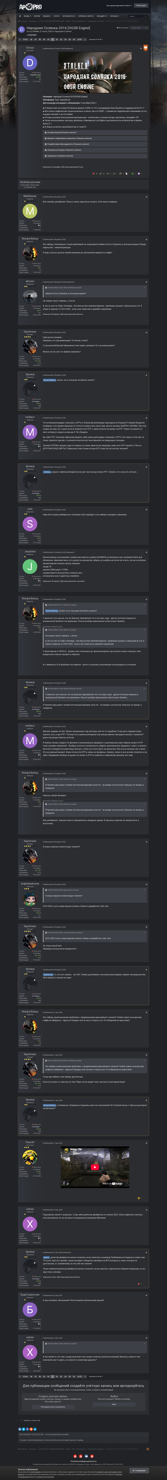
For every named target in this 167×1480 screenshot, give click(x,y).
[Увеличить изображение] (95, 72)
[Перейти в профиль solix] (30, 524)
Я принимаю (140, 1470)
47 (35, 39)
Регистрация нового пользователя (53, 1407)
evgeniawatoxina (30, 883)
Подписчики (136, 28)
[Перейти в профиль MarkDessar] (30, 211)
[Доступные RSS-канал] (148, 1449)
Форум (37, 16)
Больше (113, 16)
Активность (68, 16)
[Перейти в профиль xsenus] (30, 1224)
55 (69, 39)
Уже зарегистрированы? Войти (118, 5)
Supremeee (30, 331)
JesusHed (29, 551)
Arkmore (67, 605)
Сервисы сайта (85, 16)
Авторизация (124, 28)
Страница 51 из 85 (95, 39)
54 (65, 39)
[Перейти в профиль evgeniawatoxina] (30, 898)
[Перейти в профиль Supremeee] (30, 346)
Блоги (57, 16)
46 (31, 39)
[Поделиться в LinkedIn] (35, 1429)
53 (61, 39)
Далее (80, 39)
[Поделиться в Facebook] (27, 1429)
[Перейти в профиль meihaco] (30, 432)
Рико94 (30, 1142)
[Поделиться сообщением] (141, 48)
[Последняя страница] (85, 39)
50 (48, 39)
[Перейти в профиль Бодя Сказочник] (30, 1309)
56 (74, 39)
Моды (27, 16)
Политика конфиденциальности (83, 1461)
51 (52, 39)
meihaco (30, 417)
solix (30, 508)
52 (57, 39)
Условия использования (44, 1477)
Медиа (46, 16)
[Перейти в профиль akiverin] (30, 296)
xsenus (30, 1208)
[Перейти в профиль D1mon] (21, 29)
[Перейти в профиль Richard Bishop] (30, 253)
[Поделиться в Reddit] (31, 1429)
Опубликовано (53, 48)
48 (39, 39)
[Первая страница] (20, 39)
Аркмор (30, 374)
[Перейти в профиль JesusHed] (30, 566)
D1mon (30, 47)
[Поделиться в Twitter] (23, 1429)
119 (146, 28)
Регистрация (141, 5)
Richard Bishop (30, 238)
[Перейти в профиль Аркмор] (30, 389)
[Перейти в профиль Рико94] (30, 1157)
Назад (25, 39)
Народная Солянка (63, 31)
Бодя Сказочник (30, 1294)
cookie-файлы (35, 1472)
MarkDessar (29, 196)
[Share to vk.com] (20, 1429)
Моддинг (101, 16)
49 (44, 39)
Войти (114, 1404)
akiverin (30, 281)
